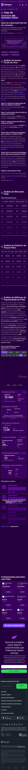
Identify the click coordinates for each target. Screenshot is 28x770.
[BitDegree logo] (5, 742)
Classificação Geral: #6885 (6, 15)
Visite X (24, 392)
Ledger (24, 98)
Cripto (5, 9)
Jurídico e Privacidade (9, 768)
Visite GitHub (23, 453)
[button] (22, 5)
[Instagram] (17, 724)
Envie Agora (13, 418)
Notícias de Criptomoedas (12, 173)
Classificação (11, 9)
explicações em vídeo (11, 176)
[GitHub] (22, 724)
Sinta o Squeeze (14, 671)
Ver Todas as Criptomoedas (14, 625)
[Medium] (14, 724)
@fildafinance (7, 349)
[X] (2, 724)
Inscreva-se (22, 686)
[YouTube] (7, 724)
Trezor (4, 100)
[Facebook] (9, 724)
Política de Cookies (16, 768)
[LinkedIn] (12, 724)
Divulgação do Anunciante (23, 768)
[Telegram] (5, 724)
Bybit (20, 90)
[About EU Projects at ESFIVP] (6, 734)
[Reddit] (19, 724)
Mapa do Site (3, 768)
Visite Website (23, 437)
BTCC (3, 92)
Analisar (8, 591)
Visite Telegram (7, 425)
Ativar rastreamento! (18, 33)
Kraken (24, 90)
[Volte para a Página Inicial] (2, 9)
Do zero (11, 180)
